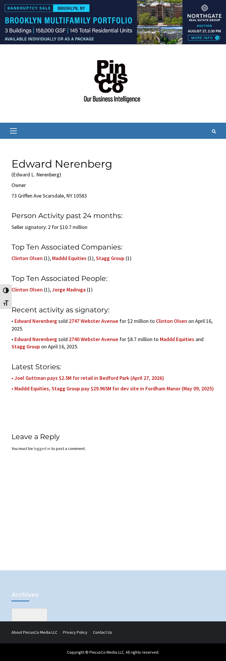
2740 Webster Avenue (93, 339)
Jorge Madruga (69, 289)
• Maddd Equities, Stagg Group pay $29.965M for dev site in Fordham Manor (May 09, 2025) (112, 388)
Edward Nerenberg (35, 321)
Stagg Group (110, 258)
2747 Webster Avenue (93, 321)
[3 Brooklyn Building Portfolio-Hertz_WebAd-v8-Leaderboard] (113, 21)
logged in (42, 448)
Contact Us (102, 632)
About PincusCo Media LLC (34, 632)
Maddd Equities (69, 258)
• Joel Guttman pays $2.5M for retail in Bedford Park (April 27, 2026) (87, 378)
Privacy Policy (75, 632)
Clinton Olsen (27, 258)
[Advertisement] (113, 520)
